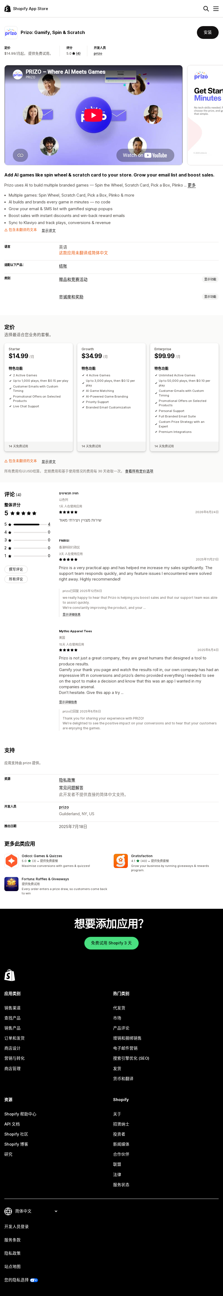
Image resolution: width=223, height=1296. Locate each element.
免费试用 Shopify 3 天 (111, 943)
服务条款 (12, 1240)
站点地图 (12, 1266)
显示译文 (49, 230)
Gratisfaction (142, 856)
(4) (78, 53)
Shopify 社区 (16, 1134)
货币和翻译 (123, 1078)
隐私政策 (67, 780)
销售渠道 (12, 1008)
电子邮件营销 (125, 1048)
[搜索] (206, 8)
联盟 (117, 1164)
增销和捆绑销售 (127, 1038)
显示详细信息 (71, 614)
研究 (8, 1154)
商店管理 (12, 1068)
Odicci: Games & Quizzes (42, 856)
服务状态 (121, 1184)
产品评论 (121, 1028)
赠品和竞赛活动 (73, 279)
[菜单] (216, 8)
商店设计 (12, 1048)
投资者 (119, 1134)
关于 (117, 1114)
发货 (117, 1068)
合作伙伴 (121, 1154)
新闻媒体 (121, 1144)
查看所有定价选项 (139, 471)
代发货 (119, 1008)
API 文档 (12, 1124)
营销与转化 (14, 1058)
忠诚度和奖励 (71, 296)
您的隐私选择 (16, 1280)
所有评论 (16, 579)
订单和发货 (14, 1038)
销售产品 (12, 1028)
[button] (56, 861)
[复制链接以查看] (82, 493)
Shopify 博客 (16, 1144)
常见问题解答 (71, 787)
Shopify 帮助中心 (20, 1114)
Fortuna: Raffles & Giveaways (45, 879)
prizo (98, 53)
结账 (63, 266)
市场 (117, 1018)
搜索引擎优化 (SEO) (131, 1058)
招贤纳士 (121, 1124)
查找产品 (12, 1018)
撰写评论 (16, 569)
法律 (117, 1174)
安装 (208, 32)
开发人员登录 (16, 1226)
